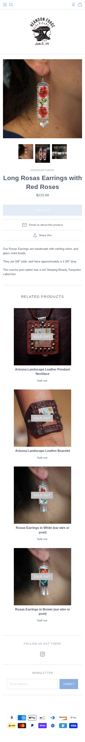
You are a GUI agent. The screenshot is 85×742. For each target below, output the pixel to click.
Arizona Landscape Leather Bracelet (42, 450)
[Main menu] (5, 5)
